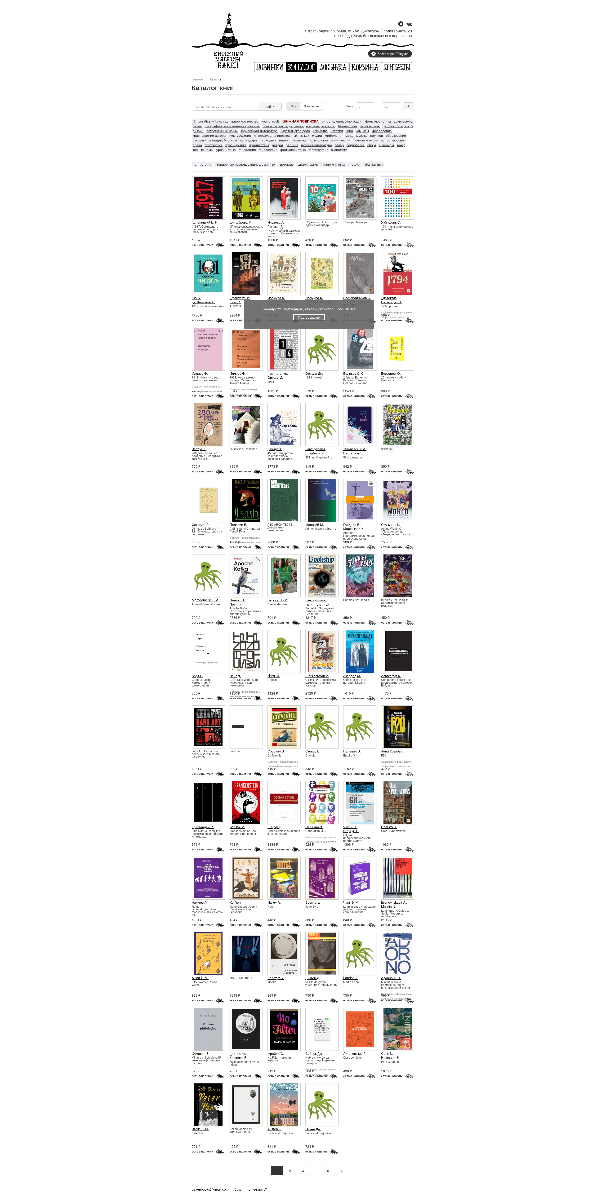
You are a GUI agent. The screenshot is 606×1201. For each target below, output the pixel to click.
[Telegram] (400, 24)
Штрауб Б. (351, 830)
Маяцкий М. (314, 524)
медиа (317, 135)
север (339, 144)
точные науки (203, 149)
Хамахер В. (200, 1053)
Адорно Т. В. (391, 977)
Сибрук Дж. (314, 1053)
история (336, 130)
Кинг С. (235, 301)
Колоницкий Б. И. (205, 222)
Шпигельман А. (317, 675)
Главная (197, 79)
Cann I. (386, 1053)
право (197, 144)
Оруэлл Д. (275, 377)
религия (292, 144)
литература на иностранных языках (281, 135)
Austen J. (274, 1128)
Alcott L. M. (200, 977)
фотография (318, 149)
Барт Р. (197, 675)
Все (293, 106)
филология (247, 149)
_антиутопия (202, 164)
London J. (350, 977)
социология (356, 144)
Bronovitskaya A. (393, 902)
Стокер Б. (312, 751)
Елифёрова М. (241, 222)
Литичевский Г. (354, 1053)
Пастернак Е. (353, 453)
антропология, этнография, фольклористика (356, 121)
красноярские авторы (209, 135)
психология (214, 144)
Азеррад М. (352, 675)
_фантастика (373, 164)
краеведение (382, 130)
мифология (334, 135)
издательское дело (295, 130)
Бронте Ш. (313, 902)
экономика (339, 149)
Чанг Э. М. (351, 902)
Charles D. (389, 826)
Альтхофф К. (391, 675)
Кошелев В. (238, 1057)
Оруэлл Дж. (314, 373)
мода (349, 135)
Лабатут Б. (275, 977)
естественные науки (222, 130)
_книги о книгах (333, 164)
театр (401, 144)
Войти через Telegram (393, 53)
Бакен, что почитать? (250, 1189)
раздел (277, 144)
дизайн (198, 130)
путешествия (259, 144)
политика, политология (310, 140)
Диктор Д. (312, 977)
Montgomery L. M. (205, 600)
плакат (284, 140)
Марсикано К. (353, 528)
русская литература (316, 144)
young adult (270, 121)
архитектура (403, 121)
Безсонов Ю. (391, 373)
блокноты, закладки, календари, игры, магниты (299, 125)
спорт (371, 144)
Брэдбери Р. (315, 453)
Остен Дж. (313, 1128)
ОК (408, 106)
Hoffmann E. (390, 1057)
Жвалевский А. (354, 448)
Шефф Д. (274, 826)
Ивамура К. (276, 297)
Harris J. (273, 675)
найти (269, 106)
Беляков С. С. (354, 373)
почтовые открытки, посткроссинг (379, 140)
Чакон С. (350, 826)
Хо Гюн (235, 902)
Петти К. (236, 604)
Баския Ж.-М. (277, 600)
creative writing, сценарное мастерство (228, 121)
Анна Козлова (391, 751)
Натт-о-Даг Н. (391, 301)
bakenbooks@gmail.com (210, 1189)
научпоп (376, 135)
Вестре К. (199, 448)
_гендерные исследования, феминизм (245, 164)
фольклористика (293, 149)
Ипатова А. (276, 222)
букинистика (347, 125)
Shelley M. (237, 826)
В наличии (311, 106)
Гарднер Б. (351, 524)
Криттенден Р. (203, 826)
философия (268, 149)
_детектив (286, 164)
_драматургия (307, 164)
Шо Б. (196, 297)
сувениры (386, 144)
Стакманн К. (390, 524)
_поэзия (354, 164)
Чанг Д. (235, 675)
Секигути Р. (200, 524)
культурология (240, 135)
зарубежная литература (259, 130)
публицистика (235, 144)
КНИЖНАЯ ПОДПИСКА (300, 121)
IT (194, 121)
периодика (268, 140)
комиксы (362, 130)
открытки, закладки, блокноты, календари (225, 140)
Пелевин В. (238, 524)
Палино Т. (237, 600)
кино (349, 130)
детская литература (398, 125)
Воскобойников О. (357, 297)
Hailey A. (274, 902)
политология (341, 140)
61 (329, 1170)
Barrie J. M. (200, 1128)
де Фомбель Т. (203, 301)
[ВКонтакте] (409, 24)
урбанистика (226, 149)
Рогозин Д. (275, 226)
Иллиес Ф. (200, 373)
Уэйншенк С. (391, 222)
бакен (197, 125)
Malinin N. (388, 906)
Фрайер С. (275, 1053)
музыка (361, 135)
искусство (320, 130)
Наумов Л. (200, 902)
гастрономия (370, 125)
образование (396, 135)
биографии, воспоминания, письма (232, 125)
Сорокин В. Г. (278, 751)
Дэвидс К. (274, 448)
